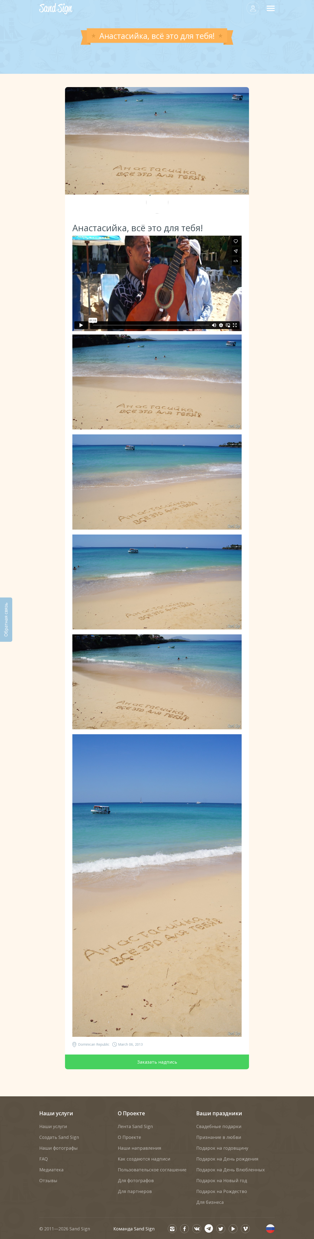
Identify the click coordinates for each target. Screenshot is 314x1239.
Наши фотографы (58, 1148)
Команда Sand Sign (134, 1229)
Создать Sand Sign (59, 1137)
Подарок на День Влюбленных (230, 1170)
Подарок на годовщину (222, 1148)
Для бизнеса (210, 1202)
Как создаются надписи (144, 1159)
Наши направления (139, 1148)
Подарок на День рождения (227, 1159)
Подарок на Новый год (221, 1180)
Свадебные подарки (218, 1126)
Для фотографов (136, 1180)
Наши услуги (56, 1113)
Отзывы (48, 1180)
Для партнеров (135, 1191)
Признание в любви (218, 1137)
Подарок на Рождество (221, 1191)
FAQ (43, 1159)
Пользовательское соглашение (152, 1170)
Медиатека (51, 1170)
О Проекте (131, 1113)
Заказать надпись (157, 1062)
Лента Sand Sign (135, 1126)
